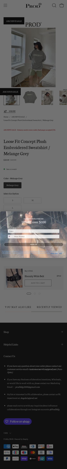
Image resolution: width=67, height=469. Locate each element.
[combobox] (10, 236)
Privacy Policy (54, 253)
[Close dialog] (65, 213)
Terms (60, 253)
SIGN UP (33, 244)
